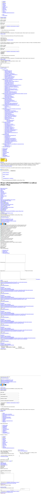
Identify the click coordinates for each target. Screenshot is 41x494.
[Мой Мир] (4, 224)
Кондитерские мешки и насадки (8, 415)
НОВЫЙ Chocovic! (6, 156)
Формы (4, 419)
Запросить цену (10, 492)
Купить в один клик (12, 483)
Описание (2, 203)
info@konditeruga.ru (3, 39)
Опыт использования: (4, 248)
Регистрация (5, 15)
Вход (3, 14)
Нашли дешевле (10, 380)
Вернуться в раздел (3, 199)
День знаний (5, 155)
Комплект (2, 202)
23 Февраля (5, 151)
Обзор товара (2, 200)
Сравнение (9, 288)
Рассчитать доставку (12, 220)
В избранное (2, 289)
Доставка (4, 5)
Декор (4, 413)
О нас (4, 10)
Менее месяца (5, 252)
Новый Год (5, 150)
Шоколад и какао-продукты (8, 420)
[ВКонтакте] (1, 224)
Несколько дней (5, 250)
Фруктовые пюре (10, 120)
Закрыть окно (2, 33)
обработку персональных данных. (13, 26)
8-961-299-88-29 (3, 463)
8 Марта (4, 154)
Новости (4, 7)
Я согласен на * (10, 482)
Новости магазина (4, 169)
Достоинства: (2, 262)
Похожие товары (3, 207)
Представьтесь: (23, 279)
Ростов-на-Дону (7, 60)
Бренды (4, 4)
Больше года (5, 251)
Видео (1, 210)
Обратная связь (3, 462)
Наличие (2, 208)
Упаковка (4, 418)
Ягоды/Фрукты (10, 121)
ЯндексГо (2, 162)
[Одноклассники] (2, 224)
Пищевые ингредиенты (7, 417)
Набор (1, 201)
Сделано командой (4, 458)
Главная (4, 1)
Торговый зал (3, 348)
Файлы (1, 209)
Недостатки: (2, 270)
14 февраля (5, 153)
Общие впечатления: (29, 270)
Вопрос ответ (5, 442)
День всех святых (6, 152)
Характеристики (3, 204)
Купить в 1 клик (3, 288)
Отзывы (1, 206)
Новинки (4, 3)
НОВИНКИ (5, 149)
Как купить (5, 9)
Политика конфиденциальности (8, 12)
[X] (5, 224)
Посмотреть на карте (4, 456)
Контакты (4, 8)
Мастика (4, 421)
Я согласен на (10, 26)
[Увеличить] (11, 211)
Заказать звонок (3, 17)
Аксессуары (2, 205)
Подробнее (2, 287)
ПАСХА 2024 (5, 148)
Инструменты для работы (7, 414)
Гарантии (4, 11)
